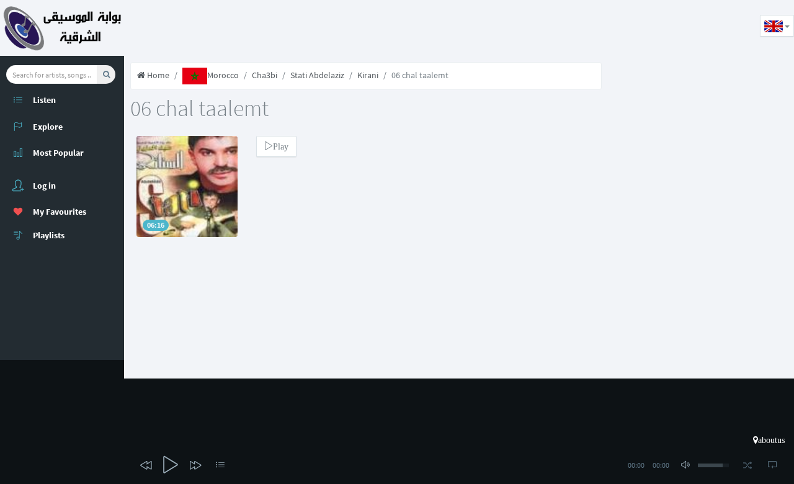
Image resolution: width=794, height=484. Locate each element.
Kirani (367, 75)
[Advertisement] (350, 28)
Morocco (223, 75)
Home (157, 75)
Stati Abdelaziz (317, 75)
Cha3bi (264, 75)
